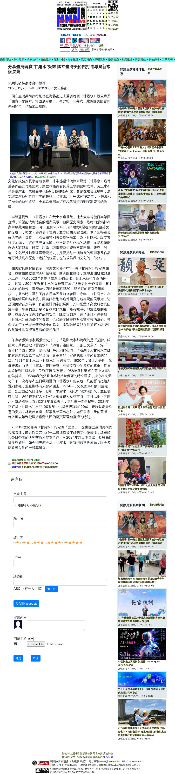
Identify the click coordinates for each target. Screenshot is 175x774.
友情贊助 (67, 757)
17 (91, 20)
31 (103, 10)
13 (100, 17)
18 (94, 20)
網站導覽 (77, 753)
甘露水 (46, 467)
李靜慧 (38, 467)
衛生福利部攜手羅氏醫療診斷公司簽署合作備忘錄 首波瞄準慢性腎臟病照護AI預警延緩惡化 (142, 329)
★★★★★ (74, 543)
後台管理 (108, 757)
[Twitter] (74, 40)
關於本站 (67, 753)
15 (105, 17)
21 (103, 20)
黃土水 (30, 467)
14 (103, 17)
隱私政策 (98, 753)
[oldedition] (95, 40)
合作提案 (87, 757)
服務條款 (87, 753)
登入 (92, 45)
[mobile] (83, 40)
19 (97, 20)
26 (97, 24)
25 (94, 24)
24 (91, 24)
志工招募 (77, 757)
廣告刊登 (108, 753)
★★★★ (54, 543)
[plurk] (68, 40)
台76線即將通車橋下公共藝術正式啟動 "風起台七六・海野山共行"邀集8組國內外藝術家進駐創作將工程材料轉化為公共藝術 (142, 732)
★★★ (38, 543)
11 (94, 17)
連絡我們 (98, 757)
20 (100, 20)
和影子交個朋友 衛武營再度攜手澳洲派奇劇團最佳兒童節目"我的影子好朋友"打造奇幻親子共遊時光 (142, 194)
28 (94, 10)
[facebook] (62, 40)
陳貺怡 (54, 467)
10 (91, 17)
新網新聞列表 (157, 504)
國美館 (22, 467)
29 (97, 10)
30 (100, 10)
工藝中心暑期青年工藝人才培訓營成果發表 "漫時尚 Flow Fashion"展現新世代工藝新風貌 (141, 151)
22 (105, 20)
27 (91, 10)
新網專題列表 (157, 252)
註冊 (101, 45)
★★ (26, 543)
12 (97, 17)
